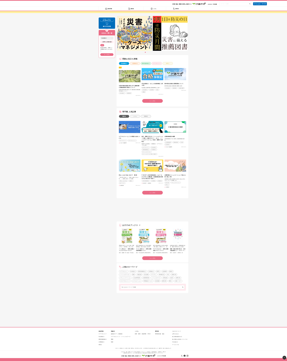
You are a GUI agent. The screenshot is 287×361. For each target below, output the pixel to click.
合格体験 (164, 271)
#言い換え (167, 182)
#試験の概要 (181, 88)
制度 (112, 342)
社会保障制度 (136, 277)
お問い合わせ (175, 333)
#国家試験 (129, 93)
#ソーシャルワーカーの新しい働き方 (149, 154)
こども (135, 116)
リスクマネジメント (125, 281)
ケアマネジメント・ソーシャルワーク (121, 336)
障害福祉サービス (148, 281)
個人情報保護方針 (176, 336)
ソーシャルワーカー (125, 274)
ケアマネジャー (157, 63)
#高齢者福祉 (175, 142)
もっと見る (107, 54)
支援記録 (139, 274)
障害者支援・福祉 (159, 333)
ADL (168, 274)
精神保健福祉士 (146, 63)
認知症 (171, 271)
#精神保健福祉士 (146, 149)
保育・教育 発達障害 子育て (143, 333)
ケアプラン (154, 274)
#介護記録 (153, 180)
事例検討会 (162, 274)
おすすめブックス (130, 225)
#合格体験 (152, 89)
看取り (170, 281)
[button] (145, 52)
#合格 (157, 89)
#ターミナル (122, 183)
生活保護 (157, 281)
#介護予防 (167, 144)
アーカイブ (175, 344)
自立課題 (146, 274)
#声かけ (166, 184)
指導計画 (164, 281)
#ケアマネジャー (123, 140)
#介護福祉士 (153, 149)
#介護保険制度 (168, 142)
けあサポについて (176, 331)
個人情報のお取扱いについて (179, 339)
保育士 (167, 63)
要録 (133, 274)
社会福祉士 (124, 63)
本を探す (258, 4)
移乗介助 (174, 274)
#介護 (182, 142)
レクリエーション (136, 281)
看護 (112, 339)
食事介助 (178, 277)
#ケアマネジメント (132, 140)
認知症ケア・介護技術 (116, 333)
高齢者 (124, 116)
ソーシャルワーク (156, 277)
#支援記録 (160, 180)
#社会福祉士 (122, 93)
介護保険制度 (146, 277)
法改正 (171, 277)
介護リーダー (178, 281)
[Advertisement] (107, 81)
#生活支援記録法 (146, 180)
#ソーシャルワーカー (147, 151)
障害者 (146, 116)
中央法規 (174, 342)
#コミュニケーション (176, 182)
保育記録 (165, 277)
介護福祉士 (135, 63)
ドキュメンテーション (125, 277)
